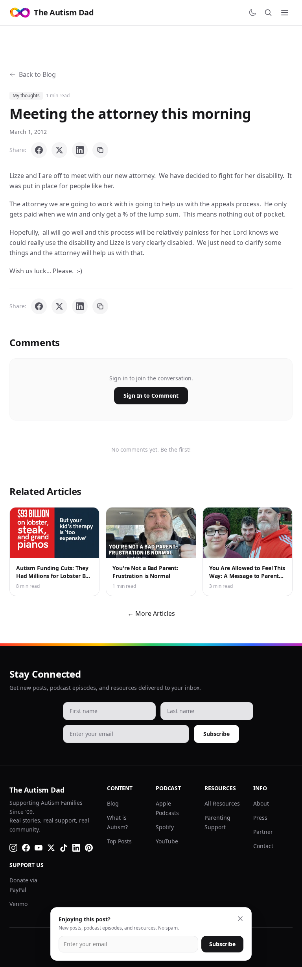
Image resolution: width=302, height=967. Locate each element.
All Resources (222, 803)
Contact (263, 846)
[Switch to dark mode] (252, 13)
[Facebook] (26, 848)
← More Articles (151, 613)
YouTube (167, 841)
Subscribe (216, 733)
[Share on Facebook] (39, 150)
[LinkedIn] (76, 848)
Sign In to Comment (151, 395)
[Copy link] (100, 150)
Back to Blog (37, 74)
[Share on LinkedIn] (80, 150)
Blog (113, 803)
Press (260, 817)
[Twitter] (51, 848)
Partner (263, 831)
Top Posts (119, 841)
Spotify (165, 827)
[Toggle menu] (285, 12)
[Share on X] (59, 150)
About (261, 803)
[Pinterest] (89, 848)
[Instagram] (13, 848)
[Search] (268, 13)
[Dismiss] (240, 918)
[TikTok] (64, 848)
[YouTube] (38, 848)
